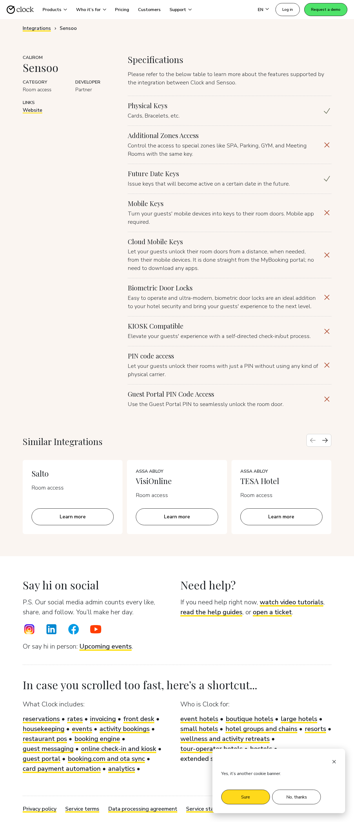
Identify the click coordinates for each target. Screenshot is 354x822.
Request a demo (325, 9)
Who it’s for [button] (88, 10)
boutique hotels (249, 718)
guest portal (41, 758)
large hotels (299, 718)
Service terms (82, 809)
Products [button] (52, 10)
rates (75, 718)
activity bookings (125, 728)
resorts (315, 728)
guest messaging (48, 748)
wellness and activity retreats (225, 738)
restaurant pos (45, 738)
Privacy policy (39, 809)
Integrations (37, 28)
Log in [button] (287, 9)
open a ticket (272, 612)
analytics (121, 768)
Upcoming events (105, 646)
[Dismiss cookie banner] (334, 761)
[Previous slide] (313, 440)
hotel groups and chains (261, 728)
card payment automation (62, 768)
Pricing (122, 10)
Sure (245, 797)
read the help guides (211, 612)
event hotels (199, 718)
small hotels (199, 728)
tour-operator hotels (211, 748)
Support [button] (178, 10)
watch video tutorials (291, 602)
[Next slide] (325, 440)
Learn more (73, 516)
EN (260, 10)
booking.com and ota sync (106, 758)
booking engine (97, 738)
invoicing (103, 718)
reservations (41, 718)
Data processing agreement (142, 809)
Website (32, 110)
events (82, 728)
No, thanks (296, 797)
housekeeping (43, 728)
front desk (138, 718)
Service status (204, 809)
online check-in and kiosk (118, 748)
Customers (149, 10)
